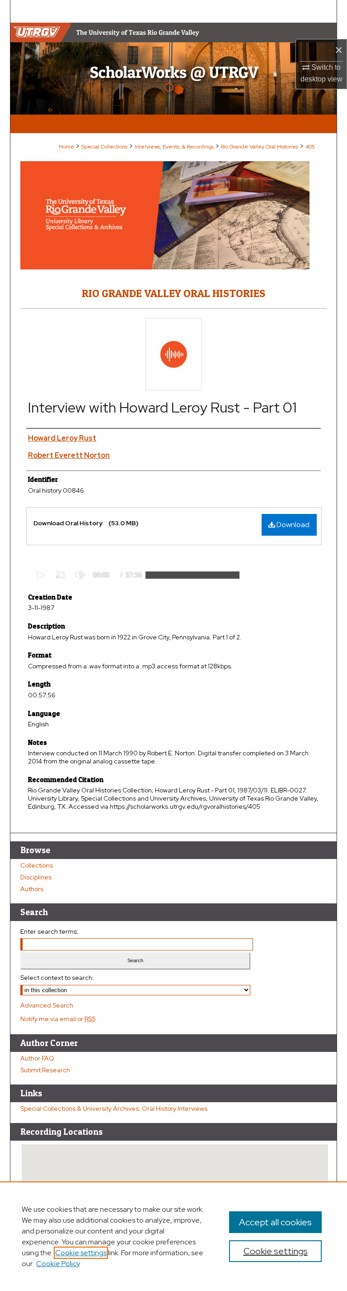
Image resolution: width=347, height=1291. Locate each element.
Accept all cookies (275, 1222)
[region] (173, 1236)
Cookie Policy (58, 1263)
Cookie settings (81, 1252)
